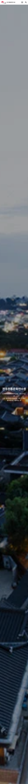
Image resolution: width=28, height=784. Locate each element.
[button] (22, 2)
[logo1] (8, 2)
